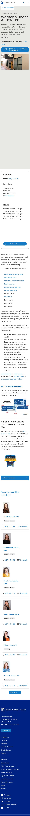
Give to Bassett (6, 750)
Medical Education (7, 779)
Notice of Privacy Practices (10, 769)
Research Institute (7, 782)
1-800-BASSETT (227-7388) (10, 724)
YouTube (7, 808)
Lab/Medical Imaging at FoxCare (11, 379)
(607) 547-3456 (9, 527)
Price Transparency (7, 766)
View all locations (9, 7)
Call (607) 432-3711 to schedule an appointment (15, 49)
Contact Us (6, 730)
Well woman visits (10, 277)
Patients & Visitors (7, 747)
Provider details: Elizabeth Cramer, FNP (15, 674)
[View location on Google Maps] (15, 232)
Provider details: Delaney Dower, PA (15, 643)
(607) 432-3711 (13, 179)
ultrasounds (18, 374)
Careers (3, 753)
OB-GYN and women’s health (13, 274)
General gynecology (10, 290)
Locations (4, 740)
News (3, 785)
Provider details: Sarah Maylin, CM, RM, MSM (15, 547)
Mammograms (6, 374)
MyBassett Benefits (7, 776)
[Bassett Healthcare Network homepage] (12, 3)
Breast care (8, 297)
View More (15, 692)
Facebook (7, 795)
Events (3, 788)
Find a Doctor (5, 737)
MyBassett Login (6, 772)
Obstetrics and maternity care (14, 281)
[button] (28, 3)
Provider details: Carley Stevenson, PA (15, 612)
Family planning (9, 284)
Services (4, 744)
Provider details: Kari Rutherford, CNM (15, 515)
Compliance (5, 763)
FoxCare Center (19, 376)
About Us (4, 760)
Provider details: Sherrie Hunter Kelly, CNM (15, 580)
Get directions (9, 196)
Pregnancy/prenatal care (12, 287)
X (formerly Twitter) (10, 804)
